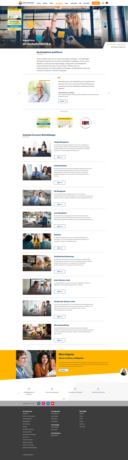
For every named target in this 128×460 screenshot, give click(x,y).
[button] (103, 3)
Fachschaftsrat (54, 421)
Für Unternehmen (56, 433)
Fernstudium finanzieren (28, 429)
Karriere (81, 416)
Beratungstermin (26, 421)
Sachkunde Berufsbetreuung (64, 256)
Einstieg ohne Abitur (27, 432)
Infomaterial (25, 413)
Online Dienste (54, 418)
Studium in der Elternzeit (28, 445)
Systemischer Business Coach (64, 302)
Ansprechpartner (55, 413)
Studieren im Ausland (27, 439)
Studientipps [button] (74, 3)
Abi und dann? (26, 437)
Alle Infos (62, 370)
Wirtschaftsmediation (61, 325)
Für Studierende (55, 411)
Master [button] (51, 3)
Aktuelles (82, 413)
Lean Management (60, 213)
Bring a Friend (54, 429)
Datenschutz (82, 426)
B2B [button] (80, 3)
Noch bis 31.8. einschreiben (29, 416)
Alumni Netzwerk (55, 427)
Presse (81, 418)
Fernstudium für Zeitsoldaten (29, 434)
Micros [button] (66, 3)
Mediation (57, 235)
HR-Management (60, 191)
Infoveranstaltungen (27, 418)
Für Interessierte (27, 411)
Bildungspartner (54, 435)
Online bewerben (26, 424)
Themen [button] (39, 3)
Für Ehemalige (55, 425)
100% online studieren (28, 442)
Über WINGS (83, 411)
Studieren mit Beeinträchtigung (30, 447)
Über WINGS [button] (87, 3)
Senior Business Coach (62, 280)
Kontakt (81, 421)
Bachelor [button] (45, 3)
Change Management (61, 142)
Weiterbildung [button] (59, 3)
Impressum (82, 424)
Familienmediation (60, 166)
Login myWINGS (54, 416)
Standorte (25, 426)
